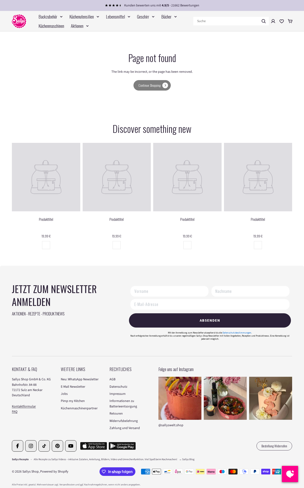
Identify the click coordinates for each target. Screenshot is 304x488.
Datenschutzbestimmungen (237, 332)
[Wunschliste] (281, 21)
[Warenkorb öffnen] (290, 21)
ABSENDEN (210, 320)
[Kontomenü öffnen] (273, 21)
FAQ (14, 411)
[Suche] (263, 21)
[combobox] (231, 21)
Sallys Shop (30, 471)
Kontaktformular (24, 406)
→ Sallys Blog (187, 459)
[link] (152, 85)
